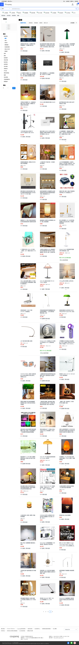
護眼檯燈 (6, 45)
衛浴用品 (6, 62)
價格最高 (36, 23)
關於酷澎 (3, 628)
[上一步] (40, 611)
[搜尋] (76, 8)
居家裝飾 (6, 58)
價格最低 (31, 23)
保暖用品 (6, 68)
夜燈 (5, 40)
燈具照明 (14, 15)
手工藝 (5, 70)
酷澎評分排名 (23, 23)
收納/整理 (6, 77)
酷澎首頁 (3, 15)
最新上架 (46, 23)
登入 (64, 1)
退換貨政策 (30, 628)
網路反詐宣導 (30, 630)
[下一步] (55, 611)
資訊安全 (3, 630)
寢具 (5, 55)
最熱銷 (41, 23)
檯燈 (18, 15)
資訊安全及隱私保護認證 (12, 630)
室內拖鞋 (6, 66)
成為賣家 (76, 1)
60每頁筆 (72, 23)
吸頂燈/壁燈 (7, 47)
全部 (3, 8)
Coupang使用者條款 (21, 628)
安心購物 (55, 628)
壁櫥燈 (6, 51)
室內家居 (8, 15)
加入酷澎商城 (22, 630)
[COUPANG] (14, 637)
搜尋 (14, 88)
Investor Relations (11, 628)
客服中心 (72, 1)
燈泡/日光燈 (7, 49)
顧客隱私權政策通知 (46, 628)
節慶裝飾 (6, 81)
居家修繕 (6, 64)
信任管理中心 (37, 628)
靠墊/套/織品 (6, 73)
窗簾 (5, 75)
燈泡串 (6, 42)
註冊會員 (67, 1)
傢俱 (5, 53)
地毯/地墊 (6, 60)
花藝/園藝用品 (7, 79)
